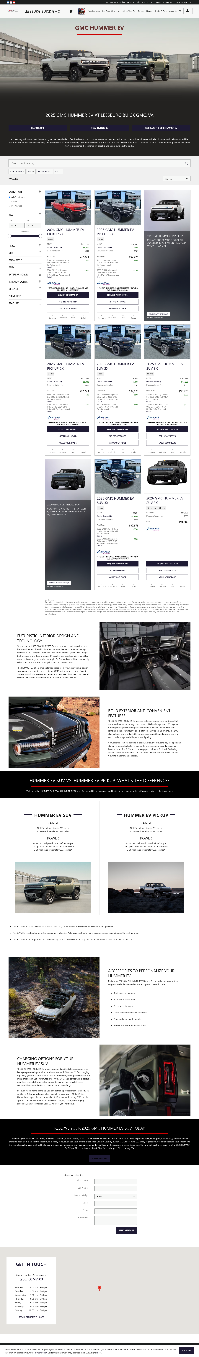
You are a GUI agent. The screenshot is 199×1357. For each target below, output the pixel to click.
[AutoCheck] (54, 283)
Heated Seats (44, 171)
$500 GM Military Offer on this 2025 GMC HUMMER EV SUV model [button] (157, 398)
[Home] (13, 11)
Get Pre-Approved (68, 301)
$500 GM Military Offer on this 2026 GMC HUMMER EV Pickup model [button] (58, 263)
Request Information (68, 295)
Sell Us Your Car (129, 11)
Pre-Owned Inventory (111, 11)
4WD (31, 171)
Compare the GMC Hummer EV (161, 127)
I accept (186, 1350)
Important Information (156, 318)
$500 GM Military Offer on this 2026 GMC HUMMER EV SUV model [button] (108, 408)
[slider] (10, 236)
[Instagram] (11, 2)
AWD (58, 171)
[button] (68, 239)
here (99, 1352)
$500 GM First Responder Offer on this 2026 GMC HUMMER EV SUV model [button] (107, 398)
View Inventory (99, 127)
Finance (149, 11)
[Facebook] (8, 2)
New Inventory (94, 11)
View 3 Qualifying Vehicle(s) (158, 314)
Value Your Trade (67, 308)
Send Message (126, 1230)
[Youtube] (14, 2)
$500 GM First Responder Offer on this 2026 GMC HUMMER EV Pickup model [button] (58, 273)
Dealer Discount (53, 247)
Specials (141, 11)
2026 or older (17, 171)
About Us (173, 11)
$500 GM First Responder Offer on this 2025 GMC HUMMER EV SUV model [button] (157, 408)
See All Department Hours (31, 1317)
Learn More (37, 127)
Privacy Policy (40, 1352)
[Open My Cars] (187, 11)
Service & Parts (161, 11)
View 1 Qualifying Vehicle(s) (59, 583)
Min (10, 220)
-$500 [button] (86, 260)
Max (27, 220)
